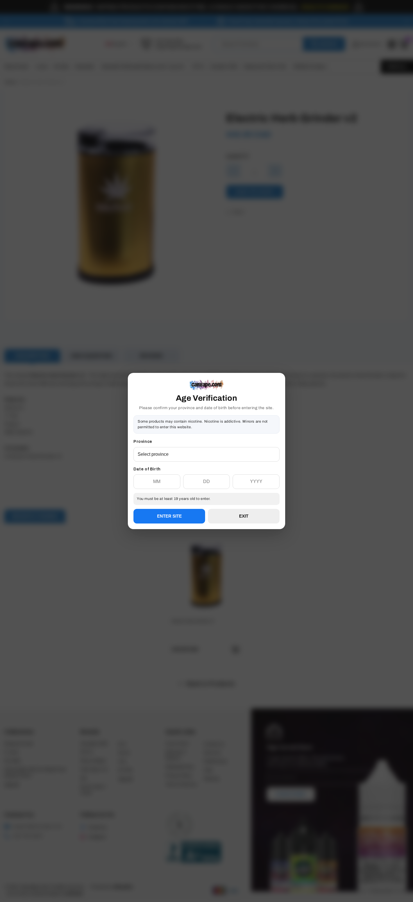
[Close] (279, 401)
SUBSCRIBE (206, 471)
